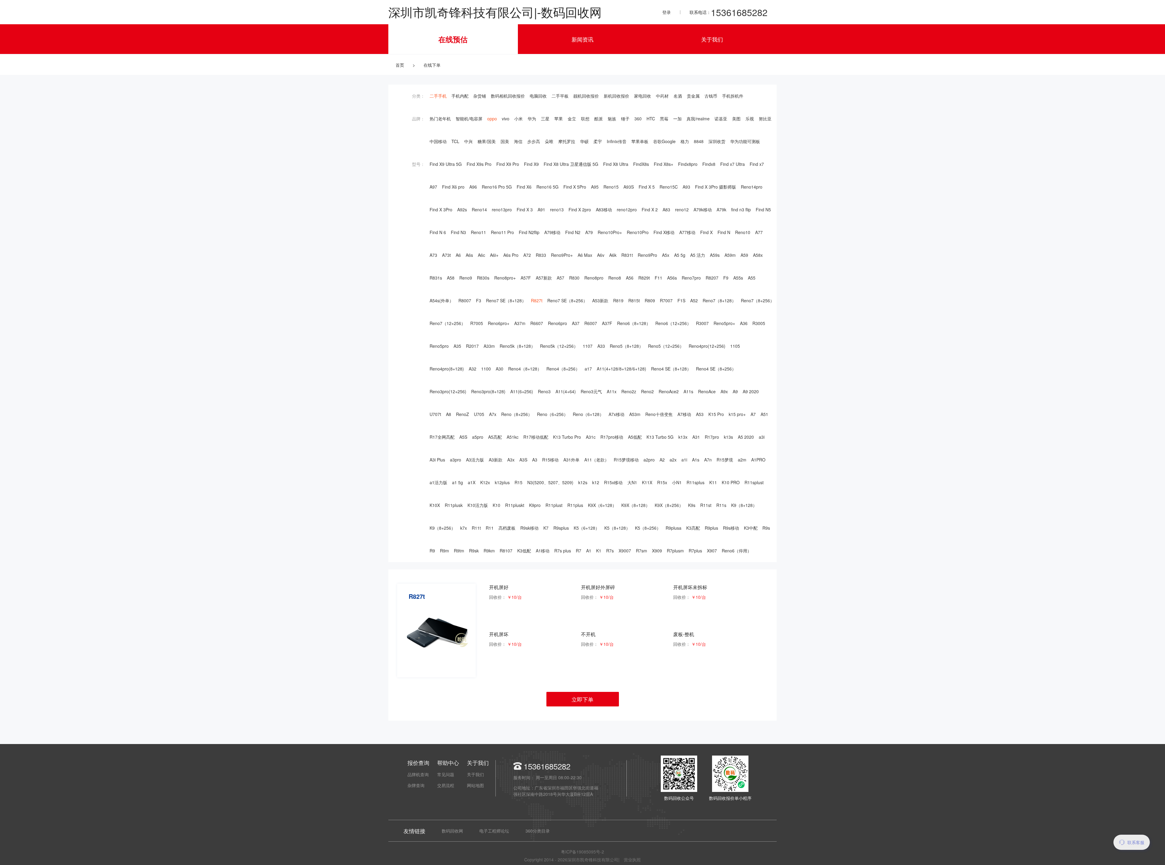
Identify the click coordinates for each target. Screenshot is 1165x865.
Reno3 (544, 391)
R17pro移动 (611, 437)
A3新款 (495, 460)
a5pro (477, 437)
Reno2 (647, 391)
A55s (738, 278)
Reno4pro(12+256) (707, 346)
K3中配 (751, 528)
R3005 (758, 323)
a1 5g (457, 482)
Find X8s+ (663, 164)
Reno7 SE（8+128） (506, 300)
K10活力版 (478, 505)
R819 (618, 300)
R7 (578, 551)
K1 (598, 551)
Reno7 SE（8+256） (567, 300)
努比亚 (765, 119)
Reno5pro (439, 346)
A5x (665, 255)
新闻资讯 (582, 39)
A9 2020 (751, 391)
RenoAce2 (669, 391)
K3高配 (693, 528)
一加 (677, 119)
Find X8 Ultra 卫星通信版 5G (571, 164)
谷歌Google (664, 141)
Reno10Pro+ (610, 232)
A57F (526, 278)
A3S (523, 460)
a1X (471, 482)
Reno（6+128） (588, 414)
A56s (672, 278)
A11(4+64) (565, 391)
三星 (545, 119)
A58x (758, 255)
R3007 (702, 323)
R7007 (666, 300)
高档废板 (506, 528)
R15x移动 (613, 482)
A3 (534, 460)
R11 (490, 528)
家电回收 (642, 96)
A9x (724, 391)
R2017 (472, 346)
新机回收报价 (616, 96)
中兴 (468, 141)
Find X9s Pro (479, 164)
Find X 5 (647, 187)
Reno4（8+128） (525, 369)
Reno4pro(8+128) (447, 369)
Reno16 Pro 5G (497, 187)
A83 (666, 209)
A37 (575, 323)
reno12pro (627, 209)
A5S (463, 437)
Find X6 (524, 187)
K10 (496, 505)
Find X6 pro (453, 187)
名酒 (678, 96)
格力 (684, 141)
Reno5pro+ (724, 323)
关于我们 (712, 39)
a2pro (649, 460)
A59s (715, 255)
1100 (486, 369)
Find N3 (458, 232)
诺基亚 (720, 119)
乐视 (749, 119)
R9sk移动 (529, 528)
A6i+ (494, 255)
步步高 (533, 141)
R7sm (641, 551)
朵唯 (549, 141)
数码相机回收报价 (508, 96)
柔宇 (597, 141)
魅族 (612, 119)
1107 (588, 346)
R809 (650, 300)
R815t (634, 300)
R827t (536, 300)
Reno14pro (751, 187)
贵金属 (693, 96)
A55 (751, 278)
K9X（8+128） (635, 505)
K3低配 (524, 551)
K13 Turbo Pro (567, 437)
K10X (435, 505)
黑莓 (664, 119)
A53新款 (600, 300)
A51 (764, 414)
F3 (478, 300)
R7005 (476, 323)
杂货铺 (479, 96)
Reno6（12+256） (673, 323)
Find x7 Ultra (732, 164)
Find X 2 (650, 209)
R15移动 (550, 460)
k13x (682, 437)
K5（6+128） (586, 528)
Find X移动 (663, 232)
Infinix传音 (616, 141)
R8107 (506, 551)
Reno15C (669, 187)
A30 (499, 369)
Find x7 (757, 164)
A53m (634, 414)
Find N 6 (438, 232)
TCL (455, 141)
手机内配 (459, 96)
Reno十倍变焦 (659, 414)
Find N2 (572, 232)
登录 (666, 12)
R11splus (695, 482)
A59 (744, 255)
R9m (444, 551)
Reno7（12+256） (447, 323)
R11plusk (454, 505)
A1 (588, 551)
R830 (574, 278)
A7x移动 (616, 414)
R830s (483, 278)
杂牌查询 (415, 785)
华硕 (584, 141)
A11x (611, 391)
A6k (612, 255)
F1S (681, 300)
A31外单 (571, 460)
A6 (458, 255)
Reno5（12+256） (666, 346)
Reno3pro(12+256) (448, 391)
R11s (721, 505)
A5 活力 (697, 255)
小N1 (677, 482)
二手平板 (560, 96)
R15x (662, 482)
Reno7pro (691, 278)
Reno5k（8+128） (517, 346)
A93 (686, 187)
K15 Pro (716, 414)
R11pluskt (514, 505)
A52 (694, 300)
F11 (658, 278)
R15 (518, 482)
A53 (700, 414)
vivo (505, 119)
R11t (476, 528)
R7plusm (675, 551)
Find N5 (763, 209)
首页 (400, 65)
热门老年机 (440, 119)
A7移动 (684, 414)
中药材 (662, 96)
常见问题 (445, 774)
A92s (462, 209)
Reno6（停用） (736, 551)
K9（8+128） (744, 505)
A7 (753, 414)
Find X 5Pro (574, 187)
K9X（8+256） (669, 505)
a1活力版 (438, 482)
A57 (560, 278)
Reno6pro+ (498, 323)
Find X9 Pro (507, 164)
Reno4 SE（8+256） (716, 369)
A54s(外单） (442, 300)
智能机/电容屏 (469, 119)
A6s (469, 255)
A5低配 (635, 437)
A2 (662, 460)
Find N (724, 232)
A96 (473, 187)
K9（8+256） (442, 528)
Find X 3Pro (441, 209)
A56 (629, 278)
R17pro (712, 437)
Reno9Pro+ (562, 255)
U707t (435, 414)
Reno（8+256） (516, 414)
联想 (585, 119)
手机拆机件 (732, 96)
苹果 (558, 119)
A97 (433, 187)
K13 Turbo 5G (660, 437)
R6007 (590, 323)
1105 (735, 346)
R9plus (711, 528)
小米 (518, 119)
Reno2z (628, 391)
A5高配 (495, 437)
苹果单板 (639, 141)
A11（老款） (596, 460)
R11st (705, 505)
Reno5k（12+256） (559, 346)
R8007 (464, 300)
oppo (492, 119)
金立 (572, 119)
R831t (627, 255)
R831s (436, 278)
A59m (730, 255)
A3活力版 (475, 460)
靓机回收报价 (586, 96)
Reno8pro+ (505, 278)
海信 (518, 141)
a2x (673, 460)
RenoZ (462, 414)
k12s (582, 482)
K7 (546, 528)
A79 (589, 232)
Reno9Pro (647, 255)
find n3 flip (741, 209)
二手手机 (438, 96)
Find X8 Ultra (615, 164)
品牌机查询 (418, 774)
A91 (541, 209)
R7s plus (562, 551)
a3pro (455, 460)
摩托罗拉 (566, 141)
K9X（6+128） (602, 505)
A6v (600, 255)
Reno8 (614, 278)
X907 (712, 551)
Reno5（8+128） (626, 346)
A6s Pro (510, 255)
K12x (485, 482)
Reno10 (742, 232)
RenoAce (707, 391)
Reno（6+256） (552, 414)
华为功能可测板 (745, 141)
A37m (519, 323)
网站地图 (475, 785)
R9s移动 (731, 528)
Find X (706, 232)
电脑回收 (538, 96)
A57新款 (544, 278)
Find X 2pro (580, 209)
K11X (647, 482)
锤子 (625, 119)
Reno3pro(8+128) (488, 391)
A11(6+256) (521, 391)
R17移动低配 (535, 437)
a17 (588, 369)
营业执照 (632, 860)
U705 (479, 414)
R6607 (536, 323)
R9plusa (673, 528)
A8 (448, 414)
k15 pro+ (737, 414)
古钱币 (710, 96)
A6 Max (585, 255)
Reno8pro (593, 278)
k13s (728, 437)
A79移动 (552, 232)
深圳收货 (716, 141)
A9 (735, 391)
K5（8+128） (617, 528)
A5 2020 (746, 437)
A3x (511, 460)
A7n (708, 460)
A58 (450, 278)
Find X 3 (525, 209)
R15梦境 (725, 460)
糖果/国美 (487, 141)
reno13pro (502, 209)
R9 (432, 551)
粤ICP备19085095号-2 (582, 852)
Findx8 (708, 164)
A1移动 (542, 551)
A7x (492, 414)
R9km (489, 551)
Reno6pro (557, 323)
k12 (595, 482)
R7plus (695, 551)
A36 (744, 323)
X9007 (625, 551)
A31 (696, 437)
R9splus (561, 528)
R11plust (553, 505)
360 (638, 119)
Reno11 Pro (502, 232)
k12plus (502, 482)
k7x (463, 528)
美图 (736, 119)
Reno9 (465, 278)
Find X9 (531, 164)
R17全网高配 (442, 437)
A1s (695, 460)
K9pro (535, 505)
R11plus (575, 505)
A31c (591, 437)
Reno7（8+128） (719, 300)
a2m (742, 460)
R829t (644, 278)
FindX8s (641, 164)
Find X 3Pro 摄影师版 (715, 187)
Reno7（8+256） (757, 300)
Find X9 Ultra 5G (446, 164)
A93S (628, 187)
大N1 (632, 482)
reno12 (682, 209)
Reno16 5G (547, 187)
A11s (688, 391)
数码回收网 (452, 831)
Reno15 (611, 187)
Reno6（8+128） (633, 323)
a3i (762, 437)
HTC (651, 119)
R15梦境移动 (626, 460)
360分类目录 (537, 831)
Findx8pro (687, 164)
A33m (489, 346)
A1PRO (758, 460)
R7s (610, 551)
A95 (595, 187)
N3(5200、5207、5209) (550, 482)
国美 (505, 141)
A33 (601, 346)
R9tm (459, 551)
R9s (766, 528)
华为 (532, 119)
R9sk (474, 551)
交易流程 (445, 785)
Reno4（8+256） (563, 369)
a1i (684, 460)
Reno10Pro (638, 232)
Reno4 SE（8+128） (671, 369)
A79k (721, 209)
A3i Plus (437, 460)
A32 (472, 369)
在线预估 (453, 39)
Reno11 (478, 232)
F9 (725, 278)
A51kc (512, 437)
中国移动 (438, 141)
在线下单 (432, 65)
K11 (713, 482)
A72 (527, 255)
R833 (541, 255)
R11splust (754, 482)
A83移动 (604, 209)
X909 (657, 551)
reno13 (557, 209)
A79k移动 (703, 209)
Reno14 (479, 209)
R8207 (712, 278)
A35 (457, 346)
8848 (699, 141)
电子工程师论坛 (494, 831)
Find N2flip (529, 232)
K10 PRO (731, 482)
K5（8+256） (648, 528)
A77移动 (687, 232)
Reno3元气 (591, 391)
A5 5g (679, 255)
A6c (481, 255)
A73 (433, 255)
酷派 (598, 119)
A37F (607, 323)
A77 (759, 232)
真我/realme (698, 119)
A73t (446, 255)
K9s (691, 505)
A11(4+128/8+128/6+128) (621, 369)
